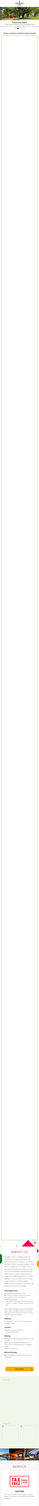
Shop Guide (19, 1369)
